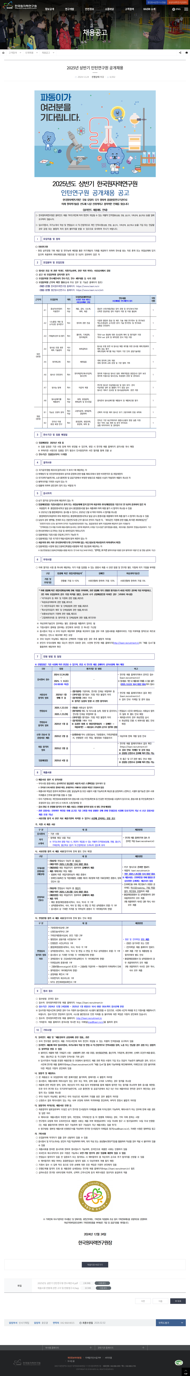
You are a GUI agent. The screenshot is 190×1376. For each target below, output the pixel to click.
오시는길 (70, 1361)
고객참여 (13, 52)
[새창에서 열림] (178, 1363)
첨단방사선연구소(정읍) (157, 2)
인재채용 (29, 52)
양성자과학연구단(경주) (178, 2)
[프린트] (186, 53)
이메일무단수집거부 (93, 1357)
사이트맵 (108, 1357)
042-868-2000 (115, 1366)
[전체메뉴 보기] (186, 9)
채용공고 (46, 52)
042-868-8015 (67, 1322)
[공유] (180, 53)
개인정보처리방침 (74, 1357)
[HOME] (3, 53)
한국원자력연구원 (20, 6)
